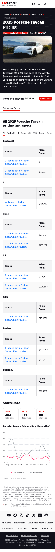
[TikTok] (27, 515)
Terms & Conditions (29, 535)
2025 (40, 14)
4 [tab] (18, 133)
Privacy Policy (12, 535)
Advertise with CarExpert (40, 522)
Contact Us (21, 528)
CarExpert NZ (46, 528)
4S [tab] (29, 133)
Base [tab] (23, 133)
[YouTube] (9, 515)
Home (7, 14)
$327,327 (43, 359)
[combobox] (29, 99)
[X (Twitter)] (33, 515)
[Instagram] (21, 515)
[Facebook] (15, 515)
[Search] (39, 4)
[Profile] (45, 4)
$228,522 (43, 276)
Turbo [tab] (41, 133)
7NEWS (33, 528)
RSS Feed (45, 535)
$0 (40, 162)
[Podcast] (46, 515)
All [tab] (4, 133)
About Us (6, 522)
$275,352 (43, 318)
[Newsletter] (33, 4)
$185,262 (43, 245)
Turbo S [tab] (50, 133)
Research (15, 14)
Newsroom (19, 522)
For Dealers (7, 528)
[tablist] (27, 134)
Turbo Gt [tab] (11, 133)
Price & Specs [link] (10, 18)
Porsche (24, 14)
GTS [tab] (35, 133)
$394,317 (43, 391)
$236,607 (43, 286)
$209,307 (43, 235)
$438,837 (43, 172)
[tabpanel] (27, 266)
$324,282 (43, 349)
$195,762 (43, 203)
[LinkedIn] (40, 515)
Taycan (33, 14)
